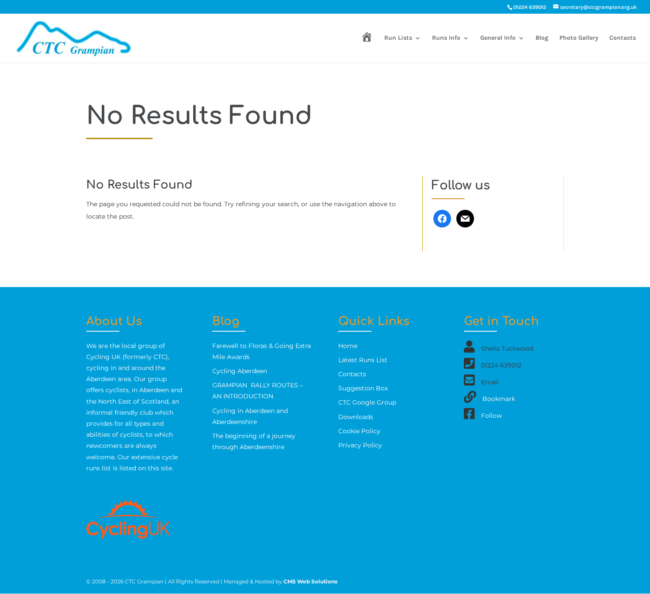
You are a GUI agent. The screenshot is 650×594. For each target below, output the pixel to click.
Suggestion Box (363, 388)
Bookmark (498, 398)
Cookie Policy (359, 431)
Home (347, 346)
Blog (541, 38)
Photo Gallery (578, 38)
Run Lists (398, 38)
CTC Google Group (367, 402)
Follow (491, 415)
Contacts (622, 38)
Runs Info (446, 38)
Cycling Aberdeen (239, 371)
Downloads (355, 417)
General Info (498, 38)
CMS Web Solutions (310, 581)
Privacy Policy (360, 445)
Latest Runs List (362, 360)
